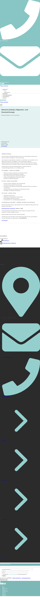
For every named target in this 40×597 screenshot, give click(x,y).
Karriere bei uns (7, 92)
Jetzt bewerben (4, 146)
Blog (3, 558)
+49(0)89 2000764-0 (6, 396)
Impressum (4, 480)
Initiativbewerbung (7, 95)
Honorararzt (6, 96)
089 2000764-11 (6, 240)
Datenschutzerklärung (12, 574)
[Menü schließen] (0, 582)
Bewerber (5, 93)
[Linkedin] (5, 584)
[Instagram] (2, 584)
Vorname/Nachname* (6, 569)
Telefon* (3, 571)
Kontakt (5, 97)
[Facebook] (1, 584)
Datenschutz (4, 519)
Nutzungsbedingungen (26, 578)
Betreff (3, 572)
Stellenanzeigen (3, 100)
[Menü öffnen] (1, 105)
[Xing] (3, 584)
